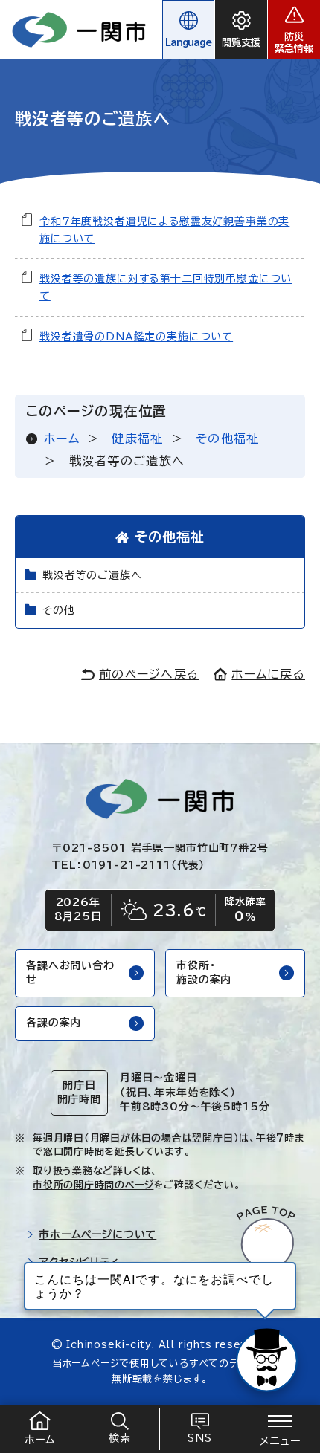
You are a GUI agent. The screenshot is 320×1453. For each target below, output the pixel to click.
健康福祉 (137, 438)
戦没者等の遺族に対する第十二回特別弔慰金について (165, 287)
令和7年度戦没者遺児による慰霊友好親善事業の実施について (164, 230)
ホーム (62, 438)
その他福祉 (227, 438)
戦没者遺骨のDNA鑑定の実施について (136, 336)
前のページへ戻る (149, 674)
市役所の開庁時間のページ (93, 1185)
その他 (58, 610)
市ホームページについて (97, 1234)
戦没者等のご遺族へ (92, 575)
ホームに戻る (268, 674)
